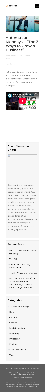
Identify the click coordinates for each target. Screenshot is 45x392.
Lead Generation (17, 328)
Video (12, 355)
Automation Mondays (19, 307)
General (13, 323)
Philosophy (14, 339)
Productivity (15, 344)
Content (13, 317)
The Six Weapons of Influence (23, 273)
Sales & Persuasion (17, 350)
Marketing (14, 333)
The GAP (13, 259)
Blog (11, 312)
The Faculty (13, 64)
